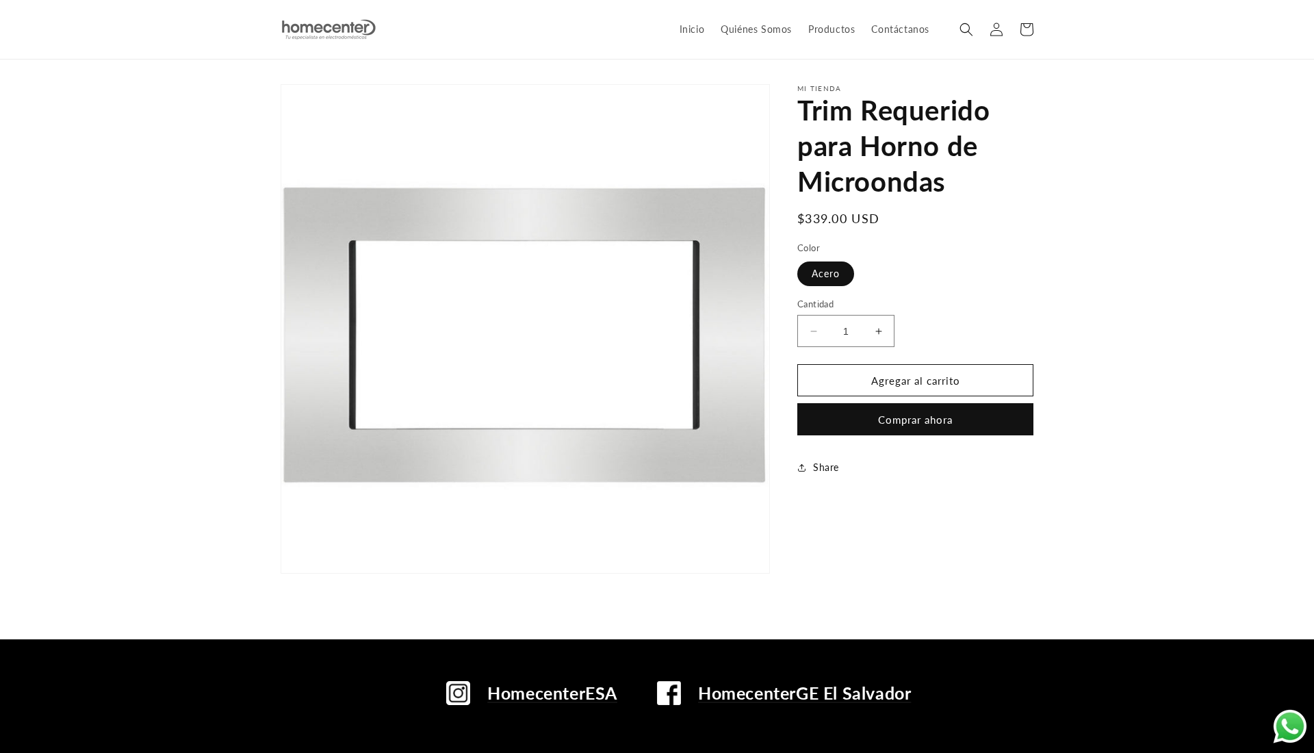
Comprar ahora (915, 419)
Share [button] (826, 467)
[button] (966, 29)
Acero (826, 273)
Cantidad (815, 303)
